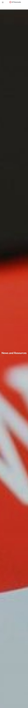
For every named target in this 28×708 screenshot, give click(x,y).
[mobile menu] (3, 2)
